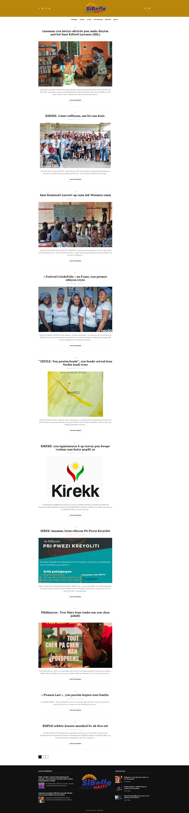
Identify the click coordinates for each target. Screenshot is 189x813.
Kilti (75, 27)
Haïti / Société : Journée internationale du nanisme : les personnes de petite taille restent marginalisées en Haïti (55, 779)
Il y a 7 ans (127, 791)
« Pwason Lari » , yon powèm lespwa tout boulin (75, 695)
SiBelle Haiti (72, 38)
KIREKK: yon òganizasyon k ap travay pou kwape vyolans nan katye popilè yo (75, 447)
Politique (74, 19)
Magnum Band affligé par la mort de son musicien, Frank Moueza (136, 796)
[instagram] (46, 8)
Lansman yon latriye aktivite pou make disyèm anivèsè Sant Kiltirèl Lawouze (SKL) (75, 32)
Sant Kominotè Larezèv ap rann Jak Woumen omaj (75, 195)
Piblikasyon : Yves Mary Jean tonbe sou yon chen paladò (75, 614)
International (98, 19)
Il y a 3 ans (81, 38)
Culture (82, 19)
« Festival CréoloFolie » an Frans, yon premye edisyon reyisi (75, 278)
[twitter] (42, 8)
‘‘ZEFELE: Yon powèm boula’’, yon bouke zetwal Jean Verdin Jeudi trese (75, 362)
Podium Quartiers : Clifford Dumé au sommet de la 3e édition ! (135, 787)
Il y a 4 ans (81, 119)
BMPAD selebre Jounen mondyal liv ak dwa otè (75, 726)
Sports (115, 19)
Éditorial (108, 19)
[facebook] (39, 8)
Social (89, 19)
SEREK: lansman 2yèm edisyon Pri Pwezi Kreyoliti (75, 531)
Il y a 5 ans (81, 199)
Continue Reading (75, 100)
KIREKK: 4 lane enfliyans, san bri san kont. (75, 116)
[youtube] (49, 8)
